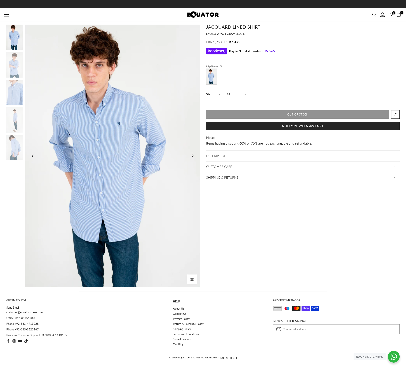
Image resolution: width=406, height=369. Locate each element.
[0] (390, 14)
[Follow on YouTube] (20, 341)
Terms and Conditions (186, 334)
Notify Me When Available (303, 126)
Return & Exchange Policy (188, 324)
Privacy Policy (181, 318)
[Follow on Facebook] (8, 341)
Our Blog (178, 344)
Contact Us (180, 313)
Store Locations (182, 339)
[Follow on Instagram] (14, 341)
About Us (178, 308)
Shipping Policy (182, 329)
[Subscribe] (392, 329)
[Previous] (33, 156)
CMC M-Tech (227, 358)
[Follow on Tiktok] (26, 341)
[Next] (192, 156)
